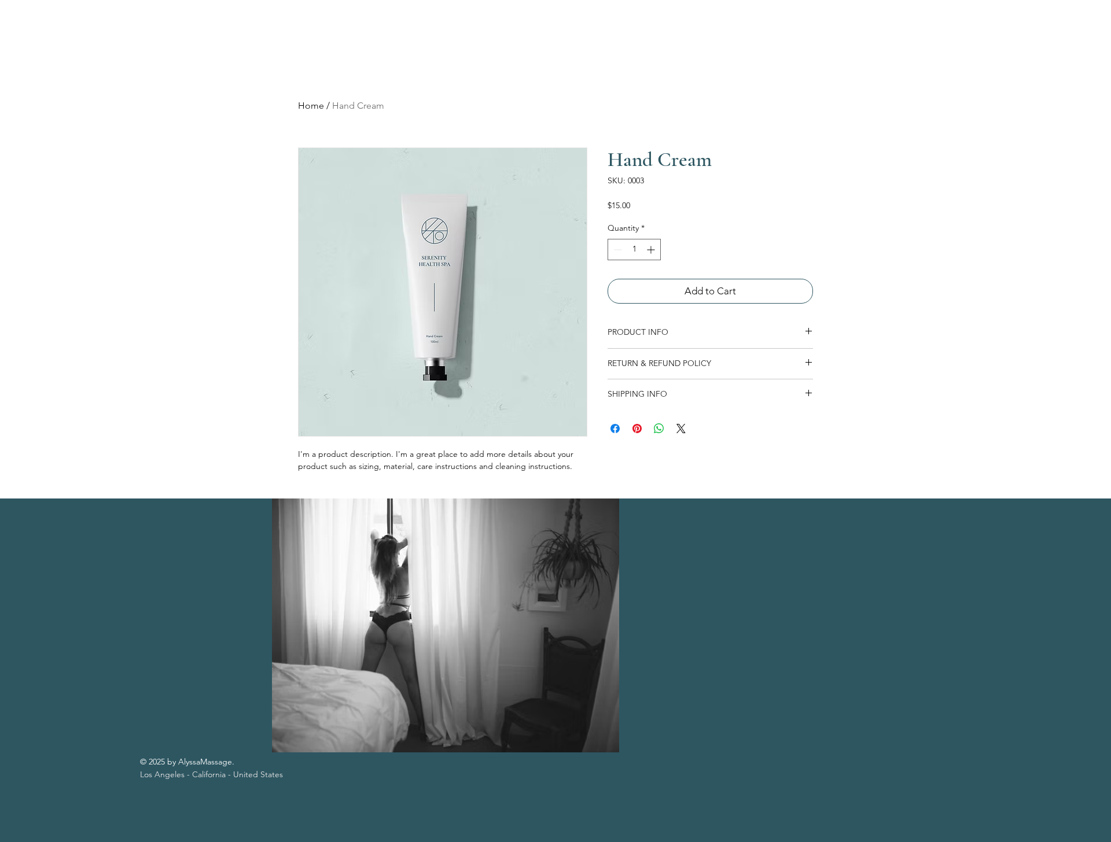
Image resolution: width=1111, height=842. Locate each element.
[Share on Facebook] (615, 428)
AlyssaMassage (90, 37)
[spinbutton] (634, 249)
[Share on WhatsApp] (659, 428)
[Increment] (652, 249)
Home (311, 105)
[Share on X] (681, 428)
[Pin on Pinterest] (637, 428)
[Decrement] (616, 249)
